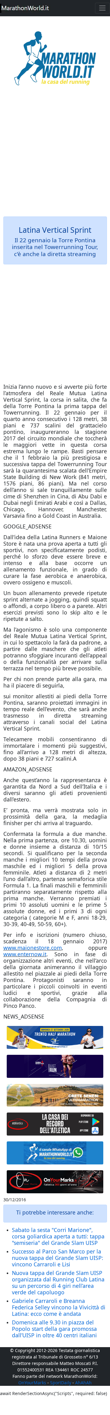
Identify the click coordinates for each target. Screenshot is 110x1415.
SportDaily (60, 1383)
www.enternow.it (24, 954)
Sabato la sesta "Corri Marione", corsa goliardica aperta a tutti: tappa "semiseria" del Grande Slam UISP (58, 1236)
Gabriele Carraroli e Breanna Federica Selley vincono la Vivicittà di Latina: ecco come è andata (58, 1307)
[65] (55, 1153)
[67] (55, 1095)
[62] (55, 1066)
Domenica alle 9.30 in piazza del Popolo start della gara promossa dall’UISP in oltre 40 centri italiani (54, 1329)
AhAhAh (83, 1383)
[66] (55, 1037)
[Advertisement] (55, 155)
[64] (55, 1124)
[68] (55, 1181)
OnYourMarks (32, 1383)
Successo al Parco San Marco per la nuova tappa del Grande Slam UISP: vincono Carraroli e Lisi (57, 1258)
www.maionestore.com (32, 947)
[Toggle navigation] (102, 8)
